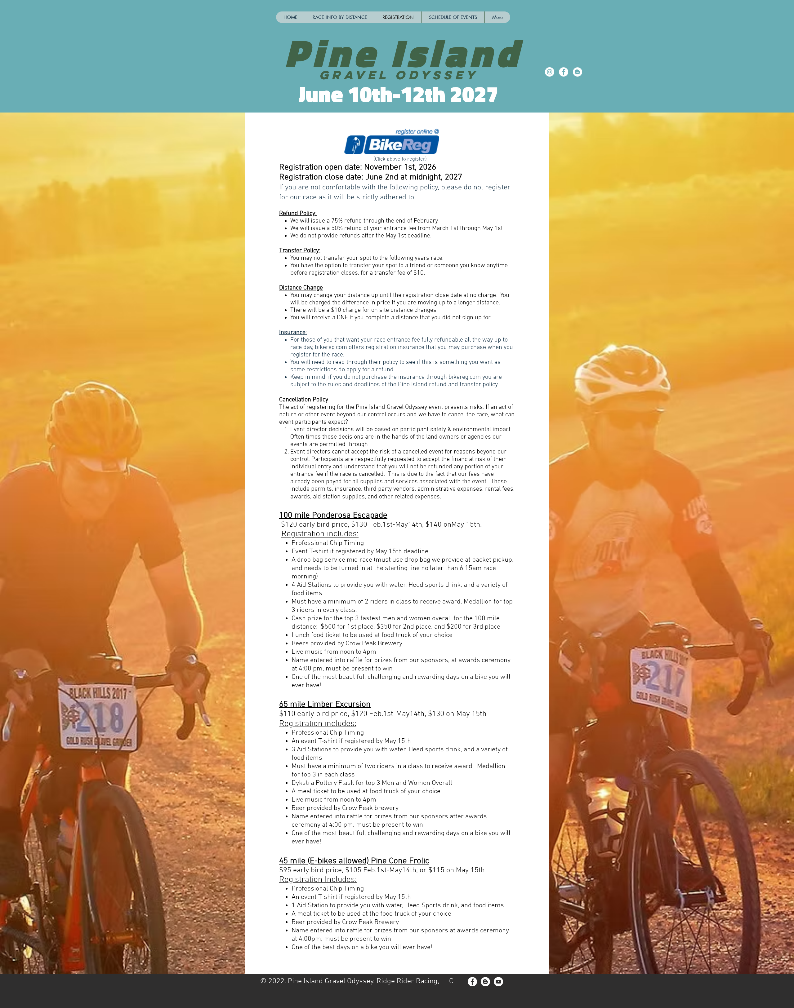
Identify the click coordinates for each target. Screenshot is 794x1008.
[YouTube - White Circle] (498, 981)
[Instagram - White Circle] (549, 72)
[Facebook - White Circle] (563, 72)
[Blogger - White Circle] (577, 72)
